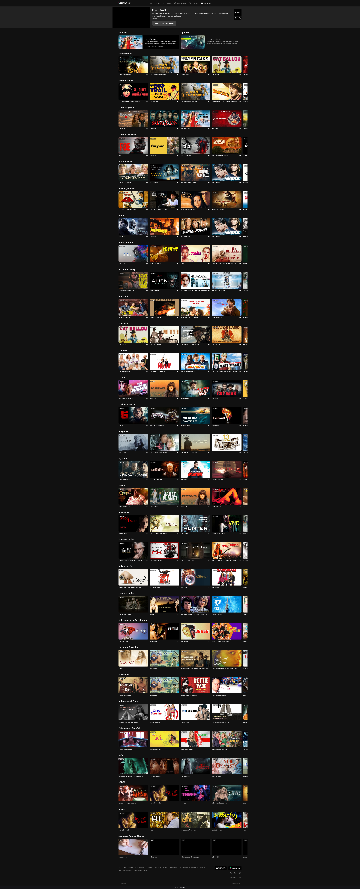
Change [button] (239, 877)
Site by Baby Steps (236, 883)
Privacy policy (173, 867)
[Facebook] (235, 872)
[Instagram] (230, 872)
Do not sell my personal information (135, 870)
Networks (207, 3)
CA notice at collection (188, 867)
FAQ (119, 870)
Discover (168, 3)
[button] (164, 23)
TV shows (195, 3)
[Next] (241, 64)
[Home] (124, 3)
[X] (240, 872)
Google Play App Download (235, 868)
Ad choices (201, 867)
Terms (164, 867)
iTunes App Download (221, 868)
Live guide (156, 3)
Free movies (181, 3)
